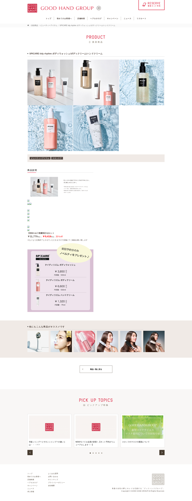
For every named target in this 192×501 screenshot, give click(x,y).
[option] (49, 430)
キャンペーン (112, 18)
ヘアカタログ (96, 18)
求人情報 (30, 492)
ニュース (127, 18)
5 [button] (101, 453)
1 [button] (90, 453)
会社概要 (51, 485)
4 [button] (98, 453)
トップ (48, 18)
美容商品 (34, 25)
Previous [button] (30, 452)
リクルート (141, 18)
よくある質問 (53, 473)
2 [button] (93, 453)
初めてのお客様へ (64, 18)
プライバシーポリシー (56, 482)
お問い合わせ (53, 476)
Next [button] (162, 452)
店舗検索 (81, 18)
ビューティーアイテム (48, 25)
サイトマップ (53, 479)
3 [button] (96, 453)
